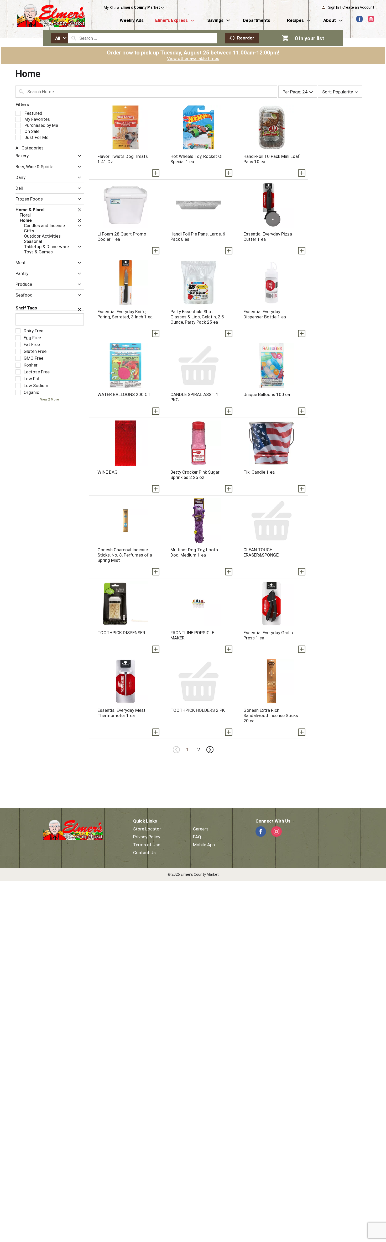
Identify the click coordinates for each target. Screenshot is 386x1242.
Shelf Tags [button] (26, 308)
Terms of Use (146, 844)
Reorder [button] (245, 38)
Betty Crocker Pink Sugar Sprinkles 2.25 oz (195, 474)
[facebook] (359, 19)
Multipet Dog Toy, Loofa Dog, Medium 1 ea (194, 552)
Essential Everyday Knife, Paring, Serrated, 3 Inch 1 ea (125, 314)
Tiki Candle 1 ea (259, 472)
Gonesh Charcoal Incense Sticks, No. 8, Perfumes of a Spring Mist (124, 555)
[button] (142, 8)
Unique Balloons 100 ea (266, 394)
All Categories (29, 148)
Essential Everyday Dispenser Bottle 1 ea (264, 314)
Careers (200, 829)
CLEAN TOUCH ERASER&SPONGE (261, 552)
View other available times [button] (193, 58)
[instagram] (371, 19)
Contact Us (144, 852)
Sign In (333, 7)
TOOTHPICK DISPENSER (121, 632)
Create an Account (358, 7)
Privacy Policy (146, 836)
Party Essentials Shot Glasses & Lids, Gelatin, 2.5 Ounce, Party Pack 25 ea (197, 317)
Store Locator (147, 829)
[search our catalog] (74, 38)
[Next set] (209, 749)
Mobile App (204, 844)
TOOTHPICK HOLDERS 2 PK (197, 710)
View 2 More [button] (49, 399)
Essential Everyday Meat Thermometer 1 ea (121, 713)
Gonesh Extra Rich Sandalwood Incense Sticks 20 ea (270, 715)
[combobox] (59, 38)
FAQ (197, 836)
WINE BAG (107, 472)
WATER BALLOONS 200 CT (123, 394)
